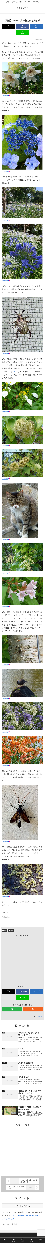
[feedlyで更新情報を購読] (12, 1009)
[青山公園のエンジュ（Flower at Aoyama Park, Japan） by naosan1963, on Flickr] (9, 896)
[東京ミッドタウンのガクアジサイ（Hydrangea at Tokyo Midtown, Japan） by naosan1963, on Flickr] (9, 171)
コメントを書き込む (22, 1206)
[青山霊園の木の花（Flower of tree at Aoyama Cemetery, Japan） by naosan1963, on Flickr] (9, 573)
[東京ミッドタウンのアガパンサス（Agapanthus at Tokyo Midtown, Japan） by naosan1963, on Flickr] (9, 220)
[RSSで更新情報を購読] (33, 1009)
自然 (5, 930)
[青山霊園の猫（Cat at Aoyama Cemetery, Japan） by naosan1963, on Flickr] (9, 539)
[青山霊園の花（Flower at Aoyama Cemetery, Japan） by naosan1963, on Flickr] (9, 606)
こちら (14, 372)
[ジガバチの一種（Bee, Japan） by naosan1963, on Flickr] (9, 841)
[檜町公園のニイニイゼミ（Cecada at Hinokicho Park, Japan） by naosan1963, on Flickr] (9, 665)
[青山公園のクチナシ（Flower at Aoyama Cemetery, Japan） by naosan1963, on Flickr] (9, 95)
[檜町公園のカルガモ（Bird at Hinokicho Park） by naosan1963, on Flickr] (9, 698)
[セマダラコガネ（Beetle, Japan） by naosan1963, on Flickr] (9, 353)
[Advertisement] (22, 960)
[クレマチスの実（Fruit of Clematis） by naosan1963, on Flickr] (9, 445)
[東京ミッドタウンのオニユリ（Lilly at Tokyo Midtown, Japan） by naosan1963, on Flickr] (9, 765)
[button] (40, 650)
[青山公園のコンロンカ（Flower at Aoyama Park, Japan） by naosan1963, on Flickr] (9, 411)
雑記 (11, 930)
